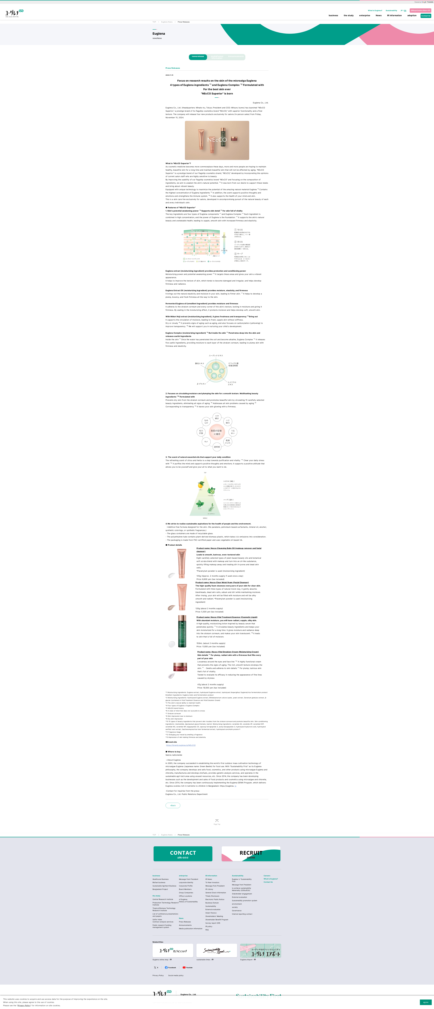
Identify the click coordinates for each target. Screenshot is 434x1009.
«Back (173, 805)
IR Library (209, 889)
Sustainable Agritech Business (164, 886)
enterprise (364, 15)
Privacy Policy (158, 975)
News (379, 15)
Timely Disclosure (212, 896)
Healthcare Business (161, 879)
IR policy (208, 926)
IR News (208, 879)
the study (349, 15)
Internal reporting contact (242, 914)
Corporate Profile (185, 886)
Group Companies (186, 893)
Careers (267, 876)
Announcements (236, 56)
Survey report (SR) (212, 923)
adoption (412, 15)
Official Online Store (419, 10)
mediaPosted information (217, 57)
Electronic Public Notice (214, 899)
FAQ (207, 930)
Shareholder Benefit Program (216, 920)
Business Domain (212, 903)
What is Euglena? (375, 10)
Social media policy (176, 975)
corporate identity (186, 882)
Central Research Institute (163, 899)
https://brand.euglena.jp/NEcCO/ (181, 745)
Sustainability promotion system (244, 900)
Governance (237, 911)
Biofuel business (159, 882)
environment (237, 904)
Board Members (185, 889)
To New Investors (212, 882)
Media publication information (190, 928)
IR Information (394, 15)
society (235, 907)
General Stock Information (215, 893)
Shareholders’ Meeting (214, 916)
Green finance (210, 913)
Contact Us (425, 16)
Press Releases (185, 922)
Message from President (188, 879)
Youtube (189, 967)
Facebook (172, 967)
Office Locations (185, 896)
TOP (154, 22)
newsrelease (198, 56)
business (333, 15)
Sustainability (391, 10)
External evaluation (213, 909)
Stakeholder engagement (242, 894)
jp (235, 786)
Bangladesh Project (160, 889)
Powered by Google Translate (423, 2)
